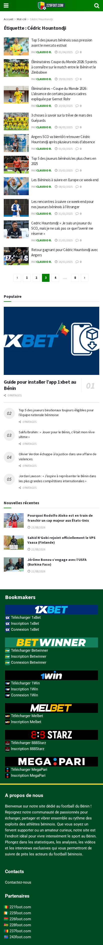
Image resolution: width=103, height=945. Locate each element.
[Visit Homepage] (51, 5)
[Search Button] (96, 5)
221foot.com (20, 907)
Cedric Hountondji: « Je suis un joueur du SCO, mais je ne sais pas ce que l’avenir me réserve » (62, 228)
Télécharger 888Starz (28, 743)
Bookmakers (20, 597)
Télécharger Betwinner (29, 650)
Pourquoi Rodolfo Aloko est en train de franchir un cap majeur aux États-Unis (60, 518)
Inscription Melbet (25, 722)
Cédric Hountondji (41, 19)
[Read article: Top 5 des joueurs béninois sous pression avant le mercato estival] (16, 46)
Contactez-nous (18, 882)
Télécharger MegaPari (28, 769)
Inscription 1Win (24, 689)
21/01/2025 (65, 240)
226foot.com (20, 919)
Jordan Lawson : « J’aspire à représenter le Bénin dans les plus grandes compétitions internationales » (57, 478)
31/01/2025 (65, 213)
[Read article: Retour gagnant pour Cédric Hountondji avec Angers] (16, 256)
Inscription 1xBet (24, 623)
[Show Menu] (6, 5)
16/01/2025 (65, 262)
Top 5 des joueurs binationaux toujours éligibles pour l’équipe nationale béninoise (56, 412)
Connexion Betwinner (28, 662)
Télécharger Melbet (26, 716)
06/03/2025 (65, 127)
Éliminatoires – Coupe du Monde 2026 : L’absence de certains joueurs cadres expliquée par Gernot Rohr (59, 93)
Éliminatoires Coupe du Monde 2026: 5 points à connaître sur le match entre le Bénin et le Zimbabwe (64, 67)
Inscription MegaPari (28, 775)
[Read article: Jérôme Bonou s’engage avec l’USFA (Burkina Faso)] (14, 564)
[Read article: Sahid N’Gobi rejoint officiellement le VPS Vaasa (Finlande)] (14, 542)
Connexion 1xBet (24, 629)
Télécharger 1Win (25, 683)
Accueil (8, 19)
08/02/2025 (65, 186)
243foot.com (20, 937)
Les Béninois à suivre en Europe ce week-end (64, 179)
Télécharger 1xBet (25, 617)
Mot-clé (21, 19)
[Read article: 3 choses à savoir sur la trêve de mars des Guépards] (16, 122)
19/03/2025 (65, 79)
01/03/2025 (65, 149)
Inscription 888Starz (27, 749)
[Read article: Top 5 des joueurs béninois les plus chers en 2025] (16, 165)
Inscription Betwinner (28, 656)
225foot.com (20, 913)
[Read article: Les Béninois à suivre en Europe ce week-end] (16, 186)
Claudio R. (44, 52)
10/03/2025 (65, 106)
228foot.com (20, 925)
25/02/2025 (65, 170)
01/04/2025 (65, 52)
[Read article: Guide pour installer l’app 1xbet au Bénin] (51, 341)
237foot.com (20, 931)
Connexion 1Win (24, 695)
